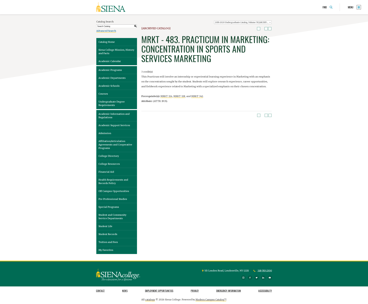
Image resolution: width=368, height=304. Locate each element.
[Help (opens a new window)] (269, 28)
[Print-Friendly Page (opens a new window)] (266, 28)
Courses (103, 93)
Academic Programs (110, 70)
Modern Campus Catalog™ (210, 299)
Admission (104, 133)
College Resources (109, 163)
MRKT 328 (179, 96)
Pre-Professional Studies (112, 199)
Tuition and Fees (108, 242)
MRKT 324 (166, 96)
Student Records (107, 234)
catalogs (150, 299)
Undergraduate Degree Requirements (111, 103)
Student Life (105, 226)
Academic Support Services (114, 125)
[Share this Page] (262, 28)
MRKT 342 (197, 96)
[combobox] (243, 22)
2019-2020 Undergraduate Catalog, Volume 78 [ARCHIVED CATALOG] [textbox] (243, 22)
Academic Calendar (109, 61)
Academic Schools (109, 85)
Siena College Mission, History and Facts (116, 51)
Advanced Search (106, 30)
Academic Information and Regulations (114, 115)
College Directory (108, 156)
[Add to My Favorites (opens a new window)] (258, 28)
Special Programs (108, 206)
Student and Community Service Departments (112, 216)
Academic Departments (112, 77)
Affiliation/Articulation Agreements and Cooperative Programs (115, 144)
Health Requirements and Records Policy (113, 181)
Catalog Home (106, 41)
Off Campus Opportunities (113, 191)
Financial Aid (106, 171)
